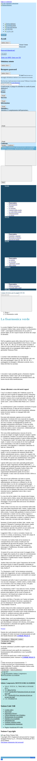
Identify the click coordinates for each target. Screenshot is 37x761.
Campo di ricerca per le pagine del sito (13, 293)
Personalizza (5, 639)
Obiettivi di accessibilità (12, 719)
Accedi (4, 35)
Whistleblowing (10, 720)
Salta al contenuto (6, 1)
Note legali (8, 711)
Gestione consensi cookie (13, 722)
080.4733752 (11, 690)
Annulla (4, 145)
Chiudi (3, 95)
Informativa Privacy (11, 713)
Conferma (10, 145)
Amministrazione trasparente (13, 724)
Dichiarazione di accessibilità (14, 717)
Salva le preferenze (16, 670)
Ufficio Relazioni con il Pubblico (15, 715)
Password (22, 47)
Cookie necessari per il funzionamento (13, 662)
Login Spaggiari (15, 83)
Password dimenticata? (8, 50)
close (3, 182)
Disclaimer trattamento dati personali (12, 742)
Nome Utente (23, 45)
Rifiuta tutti (17, 639)
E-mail (21, 75)
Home (7, 312)
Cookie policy (9, 710)
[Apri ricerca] (20, 158)
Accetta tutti (8, 641)
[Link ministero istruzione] (9, 3)
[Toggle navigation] (16, 173)
